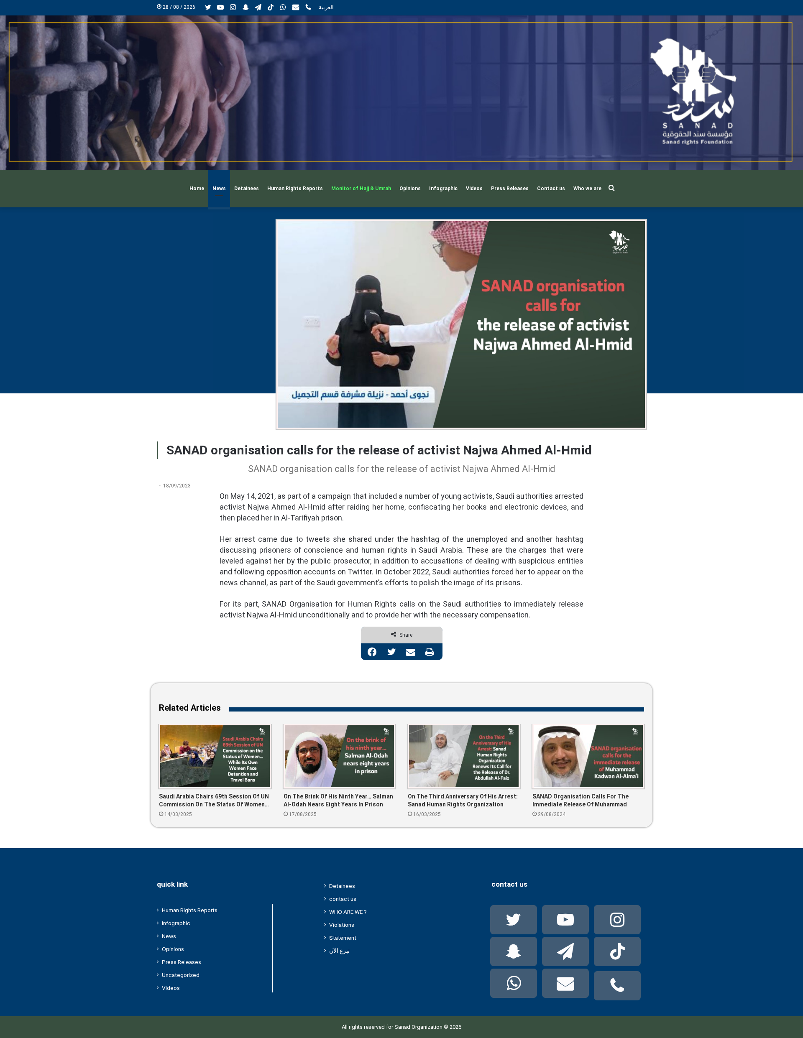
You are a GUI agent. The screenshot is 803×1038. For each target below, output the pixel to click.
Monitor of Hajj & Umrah (361, 188)
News (219, 188)
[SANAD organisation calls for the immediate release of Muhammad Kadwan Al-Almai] (588, 756)
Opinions (410, 188)
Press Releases (510, 188)
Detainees (246, 188)
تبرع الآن (339, 950)
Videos (474, 188)
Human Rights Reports (295, 188)
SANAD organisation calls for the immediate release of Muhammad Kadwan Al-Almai (580, 800)
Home (196, 188)
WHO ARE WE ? (348, 911)
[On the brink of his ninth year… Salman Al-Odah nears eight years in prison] (340, 756)
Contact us (551, 188)
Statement (342, 937)
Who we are (587, 188)
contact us (342, 898)
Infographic (443, 188)
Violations (341, 924)
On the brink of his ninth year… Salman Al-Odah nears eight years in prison (338, 800)
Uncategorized (180, 975)
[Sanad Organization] (401, 92)
